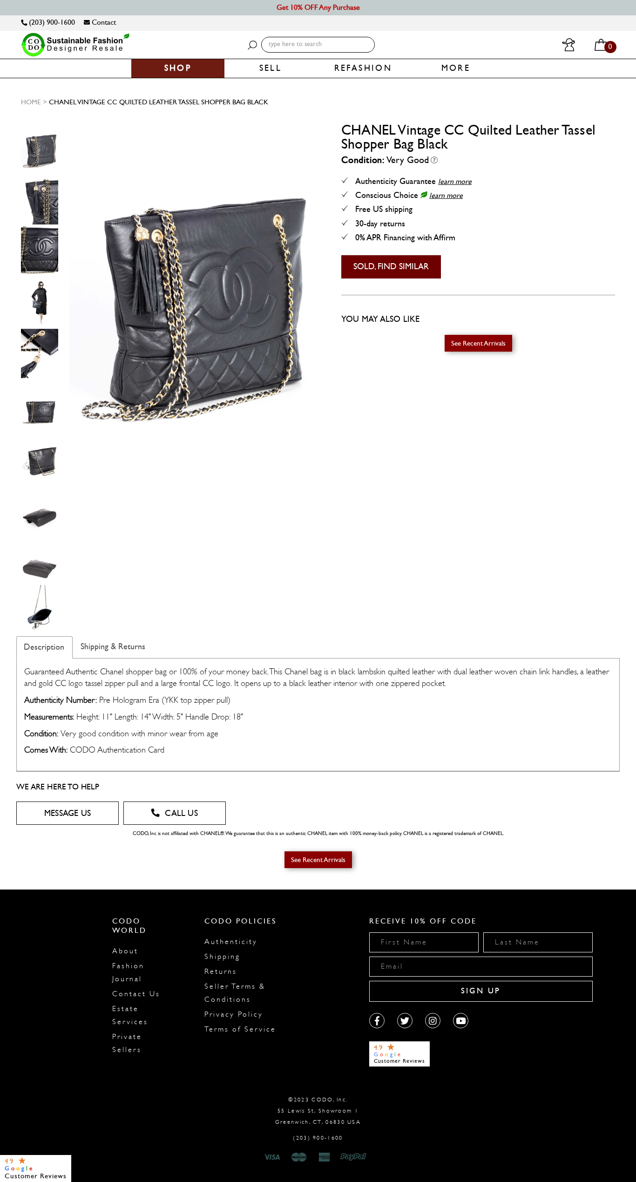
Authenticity (230, 941)
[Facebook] (377, 1020)
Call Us (181, 813)
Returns (220, 971)
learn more (455, 181)
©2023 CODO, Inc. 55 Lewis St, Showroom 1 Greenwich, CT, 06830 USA (318, 1110)
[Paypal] (355, 1157)
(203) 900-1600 (51, 22)
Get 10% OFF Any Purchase (318, 7)
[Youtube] (460, 1020)
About (125, 951)
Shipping (222, 956)
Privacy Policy (233, 1014)
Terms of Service (240, 1029)
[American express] (325, 1157)
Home (31, 102)
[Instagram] (432, 1020)
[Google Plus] (405, 1020)
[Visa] (273, 1157)
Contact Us (136, 994)
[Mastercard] (298, 1157)
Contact (103, 22)
